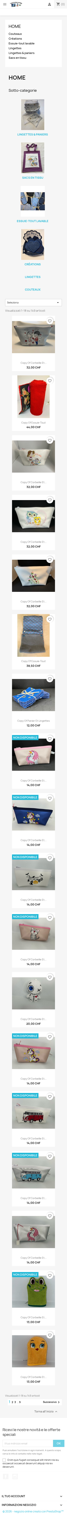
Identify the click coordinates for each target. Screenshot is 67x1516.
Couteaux (15, 34)
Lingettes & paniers (22, 53)
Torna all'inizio (46, 1412)
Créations (15, 38)
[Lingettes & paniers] (32, 115)
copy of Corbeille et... (34, 362)
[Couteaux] (32, 285)
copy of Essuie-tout (33, 422)
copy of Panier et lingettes (33, 720)
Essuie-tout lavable (22, 43)
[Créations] (32, 244)
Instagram (15, 1476)
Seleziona (33, 303)
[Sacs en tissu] (32, 158)
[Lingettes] (32, 272)
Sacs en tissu (17, 58)
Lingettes (15, 48)
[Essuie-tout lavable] (32, 201)
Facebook (5, 1476)
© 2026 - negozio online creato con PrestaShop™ (33, 1511)
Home (15, 26)
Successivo (52, 1402)
